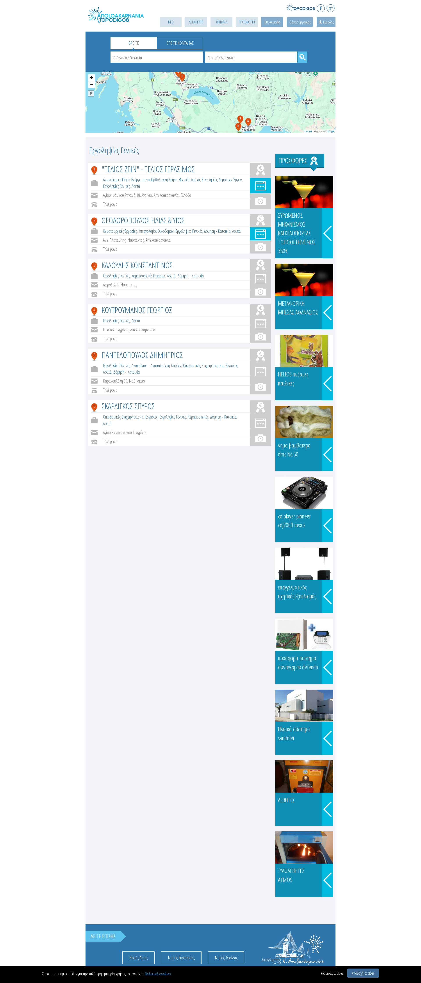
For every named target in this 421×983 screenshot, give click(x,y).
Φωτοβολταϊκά (189, 180)
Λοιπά (136, 186)
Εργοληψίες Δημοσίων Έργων (222, 180)
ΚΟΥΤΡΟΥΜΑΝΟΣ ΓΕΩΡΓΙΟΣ (137, 309)
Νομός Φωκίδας (226, 958)
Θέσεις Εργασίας (299, 22)
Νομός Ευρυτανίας (181, 958)
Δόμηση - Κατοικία (217, 231)
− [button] (91, 84)
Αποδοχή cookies (363, 973)
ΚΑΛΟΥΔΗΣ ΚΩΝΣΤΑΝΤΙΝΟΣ (137, 265)
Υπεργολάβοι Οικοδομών (156, 231)
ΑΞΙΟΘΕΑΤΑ (196, 22)
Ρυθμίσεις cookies (332, 973)
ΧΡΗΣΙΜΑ (221, 22)
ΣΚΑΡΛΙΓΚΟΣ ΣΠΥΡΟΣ (128, 406)
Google (330, 131)
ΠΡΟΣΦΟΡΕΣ (247, 22)
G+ (330, 8)
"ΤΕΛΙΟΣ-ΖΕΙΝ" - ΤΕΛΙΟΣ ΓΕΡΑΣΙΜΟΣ (148, 168)
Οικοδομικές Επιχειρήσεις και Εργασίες (210, 365)
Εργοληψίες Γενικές (116, 186)
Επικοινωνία (272, 22)
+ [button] (91, 77)
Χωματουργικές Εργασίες (120, 231)
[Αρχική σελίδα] (116, 20)
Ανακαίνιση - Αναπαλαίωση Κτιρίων (156, 365)
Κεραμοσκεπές (198, 417)
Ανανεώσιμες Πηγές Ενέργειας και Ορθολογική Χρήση (140, 180)
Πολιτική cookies (158, 973)
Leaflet (308, 131)
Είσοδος (328, 22)
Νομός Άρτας (138, 958)
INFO (171, 22)
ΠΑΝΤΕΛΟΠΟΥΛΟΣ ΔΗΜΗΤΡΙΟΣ (142, 354)
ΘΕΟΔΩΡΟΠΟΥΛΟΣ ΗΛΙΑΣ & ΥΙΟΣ (143, 220)
